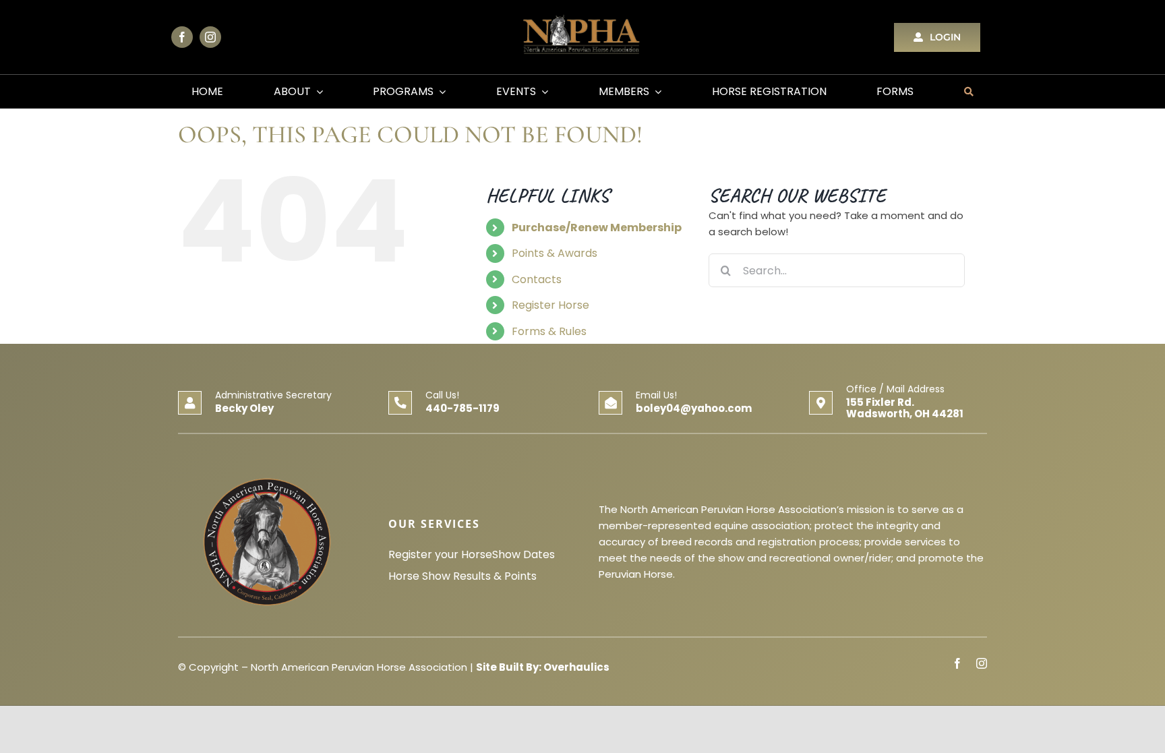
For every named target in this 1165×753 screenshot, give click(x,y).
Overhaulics (576, 667)
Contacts (537, 279)
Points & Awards (554, 253)
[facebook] (182, 37)
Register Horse (550, 305)
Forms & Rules (549, 331)
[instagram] (210, 37)
